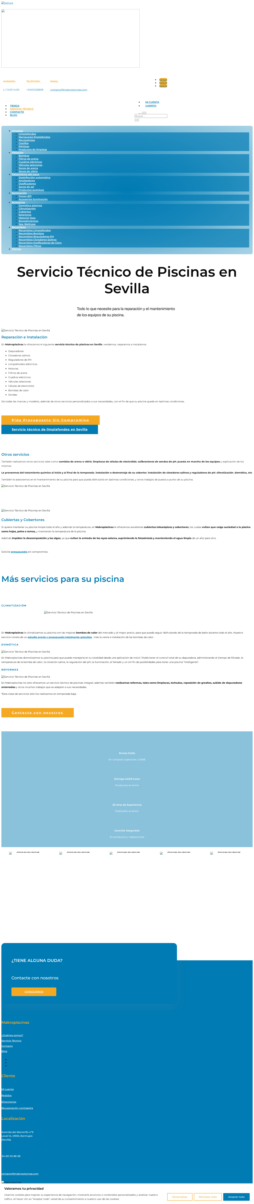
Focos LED (25, 196)
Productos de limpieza (33, 149)
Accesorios (18, 202)
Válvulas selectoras (30, 165)
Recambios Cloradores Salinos (38, 239)
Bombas (24, 155)
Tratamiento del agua (25, 174)
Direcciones (8, 1101)
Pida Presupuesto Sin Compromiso (50, 420)
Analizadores (27, 180)
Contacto (17, 112)
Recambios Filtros (30, 245)
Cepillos (24, 143)
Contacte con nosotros (37, 713)
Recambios (19, 227)
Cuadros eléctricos (30, 161)
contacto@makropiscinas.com (68, 89)
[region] (127, 1193)
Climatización (27, 208)
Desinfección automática (34, 177)
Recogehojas (27, 140)
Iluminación (19, 193)
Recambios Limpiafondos (35, 230)
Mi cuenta (152, 102)
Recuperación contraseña (17, 1108)
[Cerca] (250, 1186)
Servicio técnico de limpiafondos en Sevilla (50, 429)
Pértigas (24, 146)
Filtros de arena (29, 158)
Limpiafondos (27, 133)
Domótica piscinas (30, 205)
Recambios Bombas (31, 233)
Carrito (150, 105)
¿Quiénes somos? (12, 1035)
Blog (13, 115)
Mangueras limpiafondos (34, 137)
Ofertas (16, 249)
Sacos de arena (28, 168)
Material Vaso (27, 217)
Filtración (17, 152)
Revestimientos (28, 221)
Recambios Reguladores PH (36, 236)
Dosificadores (27, 183)
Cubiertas (25, 211)
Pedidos (6, 1095)
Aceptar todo (236, 1196)
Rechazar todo (208, 1196)
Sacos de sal (26, 186)
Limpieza (17, 130)
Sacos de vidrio (28, 171)
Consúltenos (34, 991)
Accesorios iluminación (33, 199)
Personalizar (179, 1196)
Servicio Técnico (22, 108)
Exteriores (25, 214)
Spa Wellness (27, 224)
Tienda (14, 105)
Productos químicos (31, 189)
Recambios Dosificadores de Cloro (40, 242)
